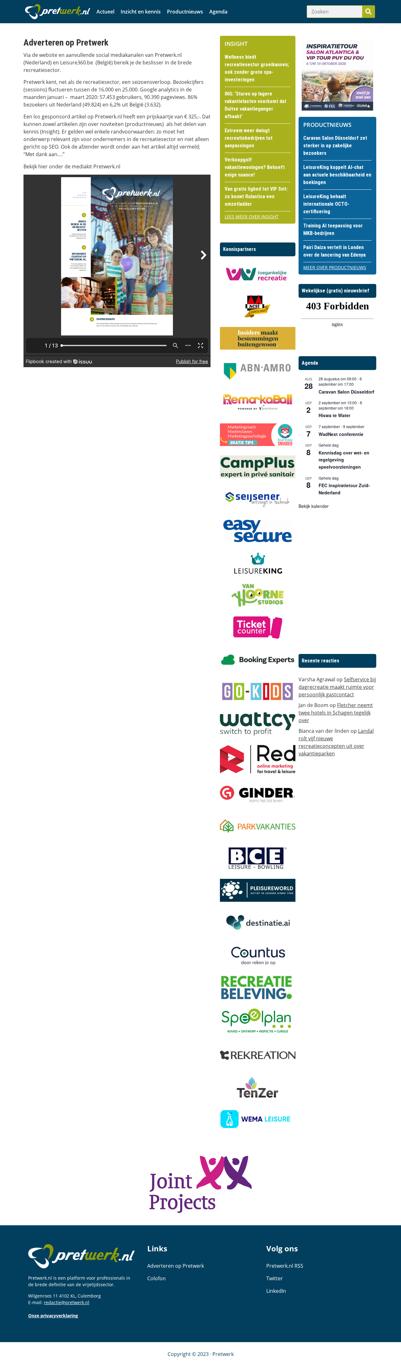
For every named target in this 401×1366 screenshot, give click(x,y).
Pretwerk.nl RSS (284, 1265)
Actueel (105, 11)
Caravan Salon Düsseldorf (346, 392)
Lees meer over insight (252, 217)
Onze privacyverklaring (53, 1316)
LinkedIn (276, 1290)
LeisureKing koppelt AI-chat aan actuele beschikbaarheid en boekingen (337, 174)
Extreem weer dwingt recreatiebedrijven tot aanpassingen (249, 138)
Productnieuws (185, 11)
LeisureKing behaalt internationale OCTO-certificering (326, 204)
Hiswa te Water (334, 415)
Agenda (218, 11)
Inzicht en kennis (141, 11)
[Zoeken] (368, 12)
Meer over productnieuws (334, 267)
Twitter (274, 1278)
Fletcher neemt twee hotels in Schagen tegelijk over (336, 713)
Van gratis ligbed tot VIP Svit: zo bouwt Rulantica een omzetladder (256, 196)
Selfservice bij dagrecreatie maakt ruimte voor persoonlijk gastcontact (337, 687)
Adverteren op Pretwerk (175, 1265)
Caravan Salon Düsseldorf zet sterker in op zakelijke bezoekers (335, 145)
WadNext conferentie (341, 434)
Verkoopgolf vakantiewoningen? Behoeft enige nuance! (255, 167)
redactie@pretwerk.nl (66, 1302)
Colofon (156, 1278)
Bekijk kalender (314, 506)
